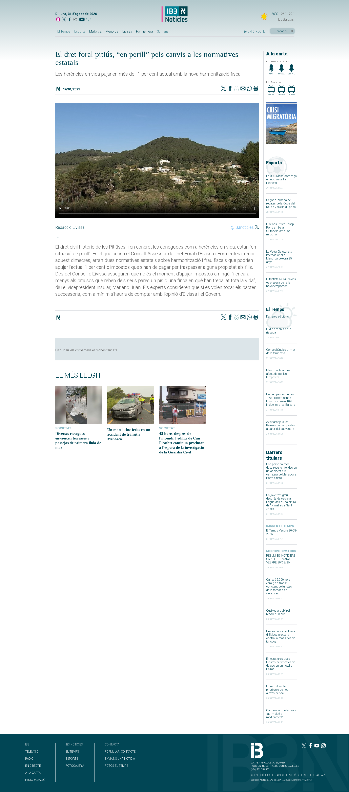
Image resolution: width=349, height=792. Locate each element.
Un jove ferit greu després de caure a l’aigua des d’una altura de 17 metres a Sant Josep (281, 502)
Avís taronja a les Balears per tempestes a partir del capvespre (280, 425)
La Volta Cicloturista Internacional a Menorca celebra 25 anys (279, 257)
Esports (79, 31)
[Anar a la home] (58, 19)
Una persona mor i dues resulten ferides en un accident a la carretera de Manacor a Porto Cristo (281, 471)
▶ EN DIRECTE (254, 31)
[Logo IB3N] (174, 14)
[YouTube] (82, 19)
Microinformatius (281, 551)
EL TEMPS (72, 751)
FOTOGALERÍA (75, 766)
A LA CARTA (33, 773)
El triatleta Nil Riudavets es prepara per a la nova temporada (281, 282)
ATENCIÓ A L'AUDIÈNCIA (270, 780)
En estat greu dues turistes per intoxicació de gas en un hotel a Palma (280, 664)
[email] (243, 89)
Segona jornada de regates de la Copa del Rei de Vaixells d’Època (281, 203)
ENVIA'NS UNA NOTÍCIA (120, 758)
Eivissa (127, 31)
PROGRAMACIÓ (35, 780)
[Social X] (64, 19)
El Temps (63, 31)
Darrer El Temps (280, 526)
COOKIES (255, 780)
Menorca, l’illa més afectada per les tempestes (278, 374)
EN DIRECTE (33, 766)
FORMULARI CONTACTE (120, 751)
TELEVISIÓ (32, 751)
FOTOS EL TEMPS (116, 766)
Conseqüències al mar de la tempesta (280, 351)
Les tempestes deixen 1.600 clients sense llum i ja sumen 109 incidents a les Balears (280, 400)
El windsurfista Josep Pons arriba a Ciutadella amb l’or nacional (280, 229)
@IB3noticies (242, 227)
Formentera (144, 31)
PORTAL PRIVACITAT (303, 780)
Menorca (112, 31)
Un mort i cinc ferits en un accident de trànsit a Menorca (128, 434)
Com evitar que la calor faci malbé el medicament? (281, 714)
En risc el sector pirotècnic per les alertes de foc (277, 690)
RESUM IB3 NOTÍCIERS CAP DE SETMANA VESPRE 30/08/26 (280, 559)
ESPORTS (72, 758)
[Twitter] (223, 89)
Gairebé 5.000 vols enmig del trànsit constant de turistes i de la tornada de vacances (279, 586)
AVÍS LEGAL (288, 780)
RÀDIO (29, 758)
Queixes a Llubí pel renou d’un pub (278, 612)
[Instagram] (75, 19)
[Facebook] (70, 19)
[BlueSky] (89, 19)
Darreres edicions (277, 316)
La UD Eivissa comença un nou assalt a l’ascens (281, 179)
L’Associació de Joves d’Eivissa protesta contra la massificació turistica (280, 636)
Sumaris (162, 31)
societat (63, 428)
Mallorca (95, 31)
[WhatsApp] (249, 89)
